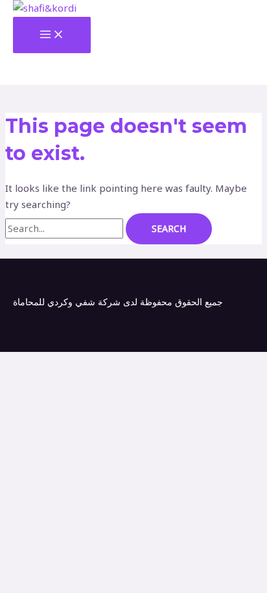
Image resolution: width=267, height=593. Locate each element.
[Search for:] (65, 228)
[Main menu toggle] (52, 35)
